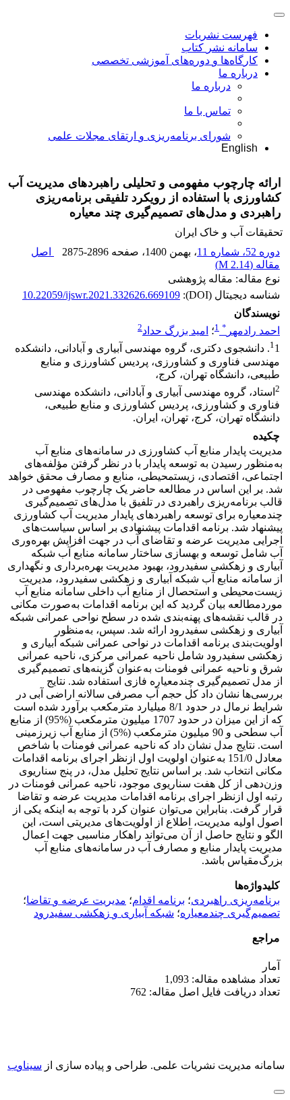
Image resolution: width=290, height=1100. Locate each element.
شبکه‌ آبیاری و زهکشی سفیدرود (104, 913)
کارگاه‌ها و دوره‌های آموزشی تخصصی (175, 60)
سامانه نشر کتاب (219, 47)
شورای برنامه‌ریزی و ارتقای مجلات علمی (139, 136)
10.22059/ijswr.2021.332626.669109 (101, 295)
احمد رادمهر (251, 330)
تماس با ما (207, 111)
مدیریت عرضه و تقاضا (76, 900)
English (239, 148)
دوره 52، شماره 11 (238, 251)
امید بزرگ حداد (175, 330)
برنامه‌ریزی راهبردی (235, 900)
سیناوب (24, 1065)
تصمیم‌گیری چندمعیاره (230, 913)
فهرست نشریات (221, 34)
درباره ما (238, 73)
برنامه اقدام (158, 900)
